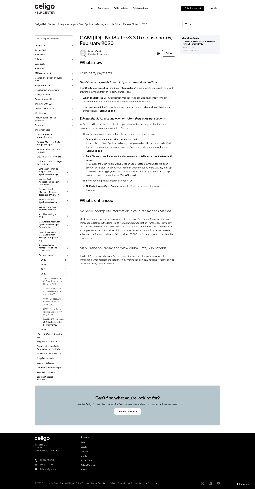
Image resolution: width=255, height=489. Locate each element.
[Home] (91, 8)
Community (103, 8)
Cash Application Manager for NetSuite (99, 24)
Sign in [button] (214, 8)
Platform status (121, 8)
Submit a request (193, 8)
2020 (144, 24)
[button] (54, 45)
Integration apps (67, 24)
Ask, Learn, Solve (140, 8)
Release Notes (130, 24)
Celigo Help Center (45, 24)
